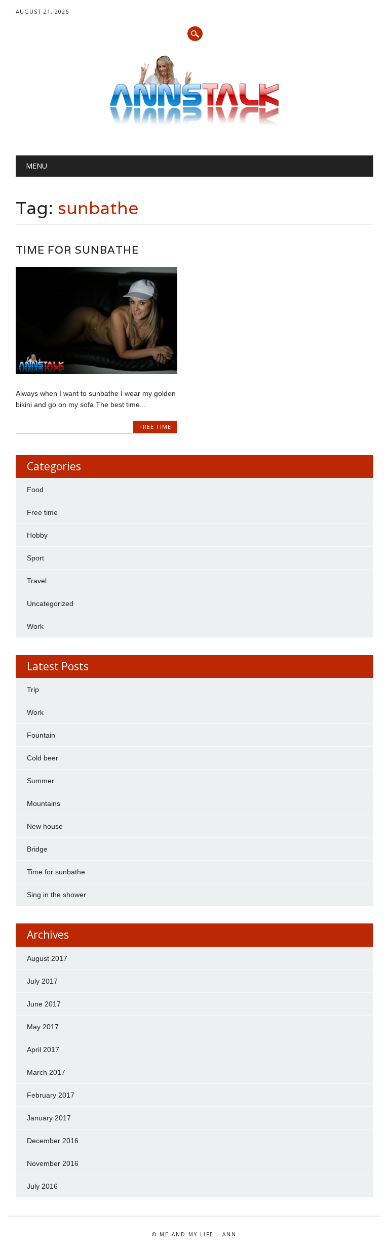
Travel (37, 581)
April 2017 (43, 1049)
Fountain (41, 735)
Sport (35, 558)
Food (35, 490)
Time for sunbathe (77, 250)
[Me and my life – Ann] (194, 122)
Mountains (43, 803)
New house (45, 826)
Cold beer (42, 758)
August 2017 (47, 958)
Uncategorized (50, 603)
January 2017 (49, 1118)
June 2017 (44, 1004)
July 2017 (42, 981)
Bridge (37, 849)
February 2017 (50, 1095)
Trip (33, 689)
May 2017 (43, 1027)
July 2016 (42, 1186)
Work (35, 626)
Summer (40, 781)
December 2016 (53, 1141)
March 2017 (46, 1072)
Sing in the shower (56, 895)
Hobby (37, 535)
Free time (155, 426)
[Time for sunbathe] (96, 372)
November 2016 (53, 1163)
